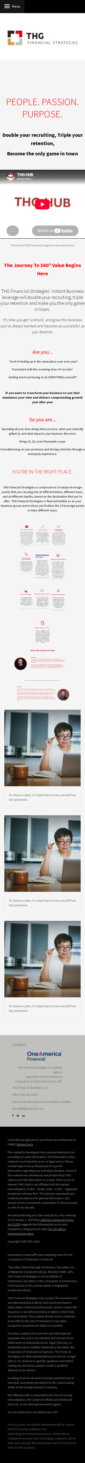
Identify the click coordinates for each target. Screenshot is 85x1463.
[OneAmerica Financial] (44, 1055)
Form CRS (52, 1412)
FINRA (62, 1272)
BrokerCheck (25, 1144)
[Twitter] (18, 1116)
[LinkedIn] (23, 1116)
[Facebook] (13, 1116)
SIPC (70, 1272)
